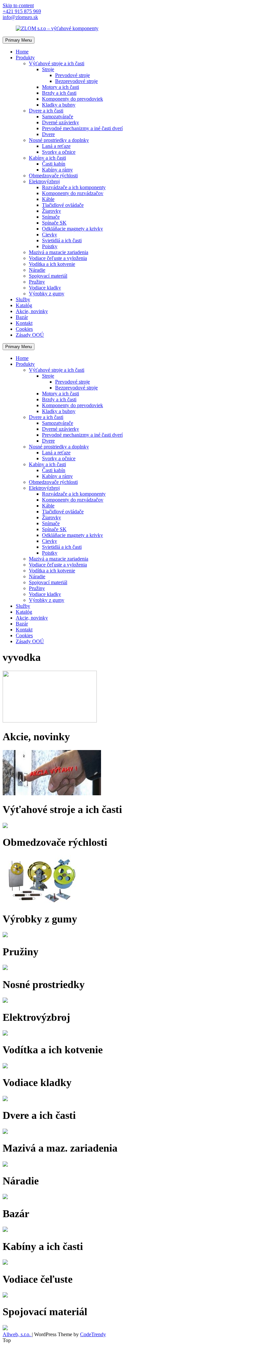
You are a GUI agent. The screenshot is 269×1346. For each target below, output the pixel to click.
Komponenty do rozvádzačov (72, 193)
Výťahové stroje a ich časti (56, 63)
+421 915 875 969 (22, 11)
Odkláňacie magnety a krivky (72, 228)
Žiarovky (51, 211)
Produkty (25, 57)
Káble (48, 199)
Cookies (24, 329)
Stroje (48, 69)
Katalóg (24, 305)
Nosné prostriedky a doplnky (59, 140)
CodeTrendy (93, 1334)
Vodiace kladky (45, 287)
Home (22, 51)
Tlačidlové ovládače (63, 205)
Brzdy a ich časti (59, 93)
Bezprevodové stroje (76, 81)
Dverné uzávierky (60, 122)
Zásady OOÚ (30, 335)
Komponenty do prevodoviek (72, 99)
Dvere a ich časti (46, 110)
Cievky (49, 234)
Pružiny (37, 282)
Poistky (49, 246)
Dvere (48, 134)
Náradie (37, 270)
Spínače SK (54, 223)
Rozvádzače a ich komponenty (74, 187)
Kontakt (24, 323)
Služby (23, 299)
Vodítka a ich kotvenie (52, 264)
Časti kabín (53, 164)
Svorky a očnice (58, 152)
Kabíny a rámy (57, 169)
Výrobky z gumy (46, 293)
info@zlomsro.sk (20, 17)
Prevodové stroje (72, 75)
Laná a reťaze (56, 146)
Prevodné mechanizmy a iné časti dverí (82, 128)
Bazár (22, 317)
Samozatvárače (57, 116)
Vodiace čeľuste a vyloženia (58, 258)
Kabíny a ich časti (47, 158)
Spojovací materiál (48, 276)
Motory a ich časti (60, 87)
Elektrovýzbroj (44, 181)
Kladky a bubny (58, 105)
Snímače (51, 217)
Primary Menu (18, 40)
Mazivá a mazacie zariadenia (58, 252)
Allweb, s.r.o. (17, 1334)
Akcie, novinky (32, 311)
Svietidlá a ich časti (62, 240)
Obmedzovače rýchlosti (53, 175)
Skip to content (18, 5)
